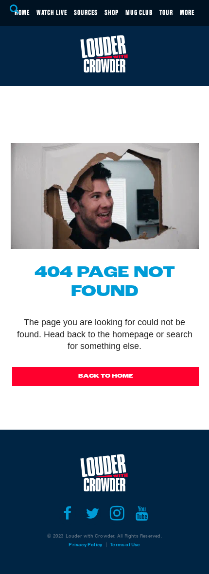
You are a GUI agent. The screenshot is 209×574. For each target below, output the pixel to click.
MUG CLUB (139, 11)
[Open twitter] (92, 513)
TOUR (166, 11)
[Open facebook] (67, 513)
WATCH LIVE (51, 11)
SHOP (111, 11)
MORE (187, 11)
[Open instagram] (116, 513)
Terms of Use (125, 544)
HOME (22, 11)
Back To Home (105, 376)
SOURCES (86, 11)
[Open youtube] (141, 513)
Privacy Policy (85, 544)
